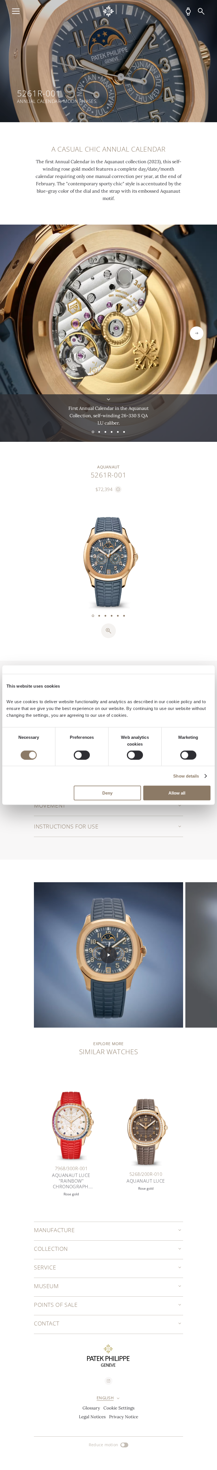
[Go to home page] (108, 11)
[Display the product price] (118, 489)
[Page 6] (124, 432)
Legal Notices (92, 1416)
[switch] (82, 754)
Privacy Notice (123, 1416)
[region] (108, 61)
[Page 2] (99, 432)
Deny (107, 793)
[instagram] (108, 1381)
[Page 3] (105, 432)
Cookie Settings (118, 1408)
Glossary (91, 1408)
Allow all (176, 793)
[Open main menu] (15, 11)
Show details (186, 775)
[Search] (201, 11)
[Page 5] (118, 432)
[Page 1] (93, 432)
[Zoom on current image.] (108, 630)
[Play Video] (108, 954)
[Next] (196, 333)
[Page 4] (111, 432)
